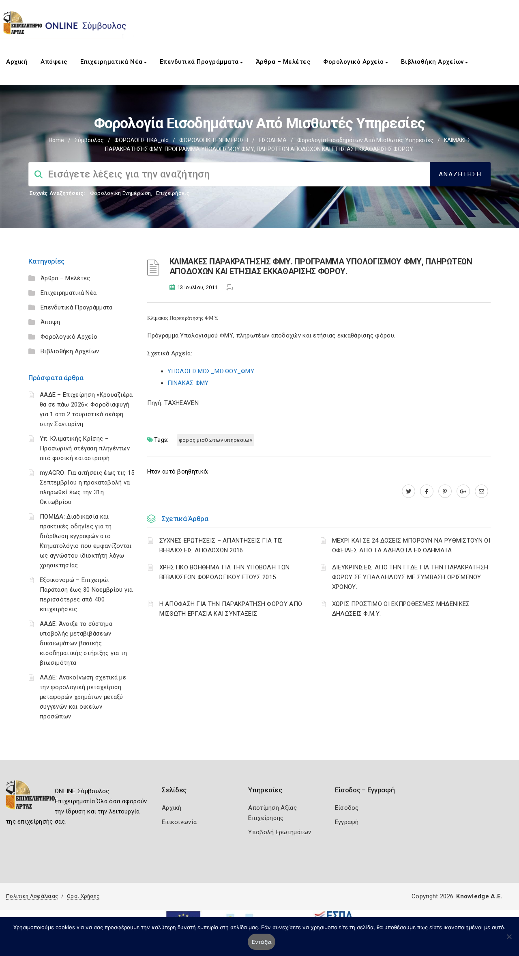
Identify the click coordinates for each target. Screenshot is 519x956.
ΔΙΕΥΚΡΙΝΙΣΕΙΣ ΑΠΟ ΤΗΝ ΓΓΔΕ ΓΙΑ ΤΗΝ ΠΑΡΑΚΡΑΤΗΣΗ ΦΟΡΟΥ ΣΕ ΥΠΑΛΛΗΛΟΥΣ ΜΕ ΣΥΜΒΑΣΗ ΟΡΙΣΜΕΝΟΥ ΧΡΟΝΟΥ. (410, 577)
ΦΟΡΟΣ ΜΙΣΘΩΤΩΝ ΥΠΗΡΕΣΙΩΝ (215, 440)
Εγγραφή (347, 822)
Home (56, 140)
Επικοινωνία (179, 822)
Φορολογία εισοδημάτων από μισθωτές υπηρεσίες (365, 140)
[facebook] (427, 491)
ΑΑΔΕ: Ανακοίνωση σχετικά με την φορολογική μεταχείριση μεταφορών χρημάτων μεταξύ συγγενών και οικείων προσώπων (83, 697)
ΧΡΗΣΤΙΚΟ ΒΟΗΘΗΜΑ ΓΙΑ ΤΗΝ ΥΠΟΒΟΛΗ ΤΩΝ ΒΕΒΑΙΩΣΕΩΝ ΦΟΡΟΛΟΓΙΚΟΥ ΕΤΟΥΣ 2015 (224, 572)
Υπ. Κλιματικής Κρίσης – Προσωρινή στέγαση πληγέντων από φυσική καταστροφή (85, 448)
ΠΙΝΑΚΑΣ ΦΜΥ (188, 383)
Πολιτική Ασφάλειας (32, 896)
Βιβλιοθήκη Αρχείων (433, 61)
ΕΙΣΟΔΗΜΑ (273, 140)
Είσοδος (347, 807)
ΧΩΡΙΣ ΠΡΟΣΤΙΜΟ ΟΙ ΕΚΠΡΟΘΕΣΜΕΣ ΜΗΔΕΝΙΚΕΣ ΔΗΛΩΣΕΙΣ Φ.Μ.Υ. (401, 608)
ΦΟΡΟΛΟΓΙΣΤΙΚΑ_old (141, 140)
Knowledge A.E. (479, 896)
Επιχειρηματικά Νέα (112, 61)
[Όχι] (509, 940)
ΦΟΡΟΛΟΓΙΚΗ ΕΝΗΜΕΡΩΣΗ (213, 140)
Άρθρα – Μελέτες (283, 61)
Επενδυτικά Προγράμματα (200, 61)
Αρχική (17, 61)
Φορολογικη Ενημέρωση (120, 193)
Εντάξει (262, 942)
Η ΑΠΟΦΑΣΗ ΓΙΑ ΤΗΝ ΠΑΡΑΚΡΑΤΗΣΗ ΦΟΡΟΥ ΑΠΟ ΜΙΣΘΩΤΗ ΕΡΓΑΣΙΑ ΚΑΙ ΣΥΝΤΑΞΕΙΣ (230, 608)
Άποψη (50, 322)
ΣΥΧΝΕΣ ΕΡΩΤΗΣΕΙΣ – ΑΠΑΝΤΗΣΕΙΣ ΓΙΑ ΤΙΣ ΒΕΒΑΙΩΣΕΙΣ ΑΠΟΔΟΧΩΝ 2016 (221, 545)
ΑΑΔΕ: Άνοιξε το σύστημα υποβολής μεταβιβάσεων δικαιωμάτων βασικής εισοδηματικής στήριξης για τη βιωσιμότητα (83, 643)
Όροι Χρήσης (83, 896)
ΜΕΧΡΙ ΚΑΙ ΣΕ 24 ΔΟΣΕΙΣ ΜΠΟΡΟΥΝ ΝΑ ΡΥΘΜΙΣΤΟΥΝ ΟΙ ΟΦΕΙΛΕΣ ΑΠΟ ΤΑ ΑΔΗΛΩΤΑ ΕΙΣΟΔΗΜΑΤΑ (411, 545)
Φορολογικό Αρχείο (354, 61)
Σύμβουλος (89, 140)
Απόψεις (54, 61)
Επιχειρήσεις (172, 193)
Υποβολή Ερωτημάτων (279, 832)
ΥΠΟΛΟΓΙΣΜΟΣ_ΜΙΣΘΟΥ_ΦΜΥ (211, 371)
